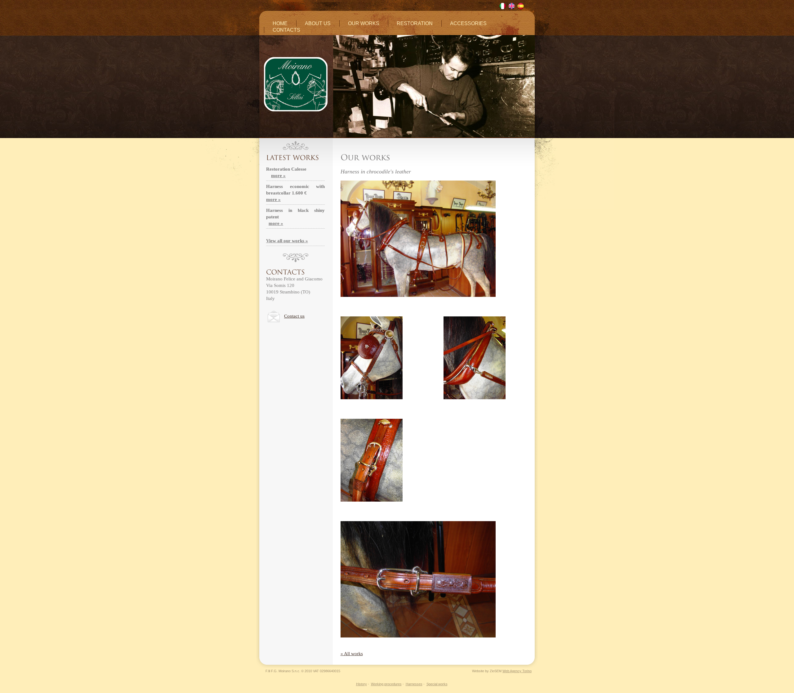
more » (278, 175)
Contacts (286, 30)
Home (280, 23)
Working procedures (386, 684)
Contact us (294, 316)
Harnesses (414, 684)
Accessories (468, 23)
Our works (363, 23)
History (361, 684)
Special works (437, 684)
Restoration (415, 23)
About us (318, 23)
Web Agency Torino (517, 671)
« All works (352, 653)
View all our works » (287, 240)
